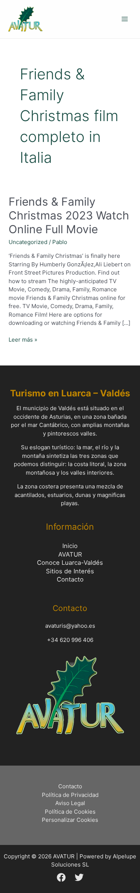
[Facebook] (61, 877)
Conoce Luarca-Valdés (70, 562)
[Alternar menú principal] (125, 19)
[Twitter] (79, 877)
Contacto (70, 579)
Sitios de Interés (70, 571)
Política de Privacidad (70, 794)
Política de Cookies (70, 811)
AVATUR (70, 554)
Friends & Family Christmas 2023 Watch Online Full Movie (69, 215)
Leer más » (23, 339)
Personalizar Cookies (70, 819)
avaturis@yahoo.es (70, 625)
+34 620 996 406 (70, 639)
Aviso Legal (70, 803)
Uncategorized (28, 242)
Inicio (70, 546)
